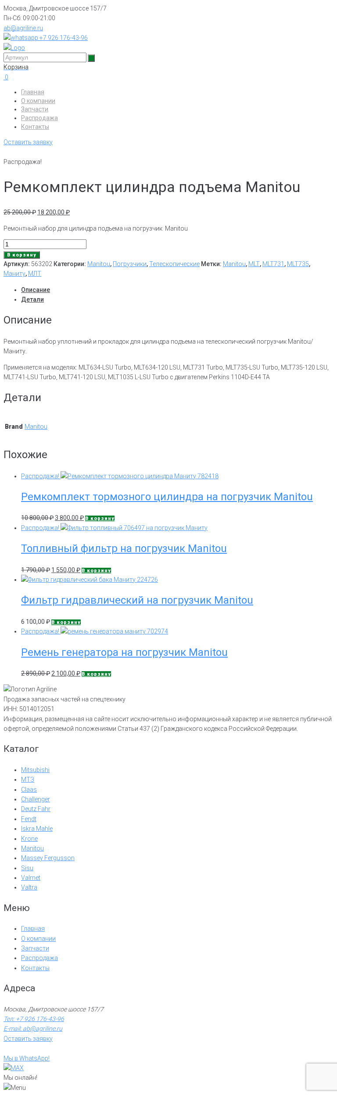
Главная (32, 92)
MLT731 (273, 263)
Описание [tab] (35, 289)
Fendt (28, 818)
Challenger (35, 799)
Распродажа (39, 117)
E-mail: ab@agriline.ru (33, 1028)
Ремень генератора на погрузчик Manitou (124, 652)
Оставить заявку (28, 142)
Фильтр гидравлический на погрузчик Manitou (137, 600)
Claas (29, 789)
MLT (254, 263)
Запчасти (34, 109)
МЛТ (34, 273)
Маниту (14, 273)
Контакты (35, 126)
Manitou (98, 263)
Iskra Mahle (37, 828)
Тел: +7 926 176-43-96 (34, 1018)
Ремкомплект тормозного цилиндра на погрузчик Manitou (167, 497)
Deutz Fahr (35, 808)
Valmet (30, 877)
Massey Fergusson (48, 857)
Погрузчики (130, 263)
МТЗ (27, 779)
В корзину (21, 255)
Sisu (27, 868)
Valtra (29, 887)
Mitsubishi (35, 769)
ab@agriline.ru (23, 28)
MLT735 (298, 263)
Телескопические (174, 263)
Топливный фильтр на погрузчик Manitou (124, 548)
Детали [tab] (32, 299)
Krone (29, 838)
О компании (38, 100)
